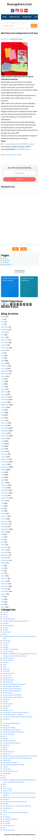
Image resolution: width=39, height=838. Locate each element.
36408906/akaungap (22, 149)
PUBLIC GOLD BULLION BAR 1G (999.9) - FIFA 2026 (20, 756)
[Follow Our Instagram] (17, 10)
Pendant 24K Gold (9, 740)
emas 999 (6, 671)
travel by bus (7, 808)
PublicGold (7, 760)
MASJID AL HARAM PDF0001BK (13, 732)
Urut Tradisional (8, 825)
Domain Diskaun (8, 658)
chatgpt (5, 647)
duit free (6, 662)
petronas (6, 745)
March (3, 337)
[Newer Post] (15, 249)
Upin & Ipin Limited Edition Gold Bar (15, 812)
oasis (4, 736)
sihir (4, 786)
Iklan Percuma (8, 710)
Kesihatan (6, 719)
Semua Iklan (7, 264)
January (4, 368)
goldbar (5, 701)
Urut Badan (7, 817)
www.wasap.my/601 (8, 149)
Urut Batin (6, 821)
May (2, 324)
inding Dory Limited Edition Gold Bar (16, 712)
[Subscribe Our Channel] (26, 10)
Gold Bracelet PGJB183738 (12, 691)
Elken (5, 664)
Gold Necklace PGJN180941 (12, 695)
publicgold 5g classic (10, 762)
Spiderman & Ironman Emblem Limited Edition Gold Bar (19, 794)
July (2, 319)
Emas (5, 667)
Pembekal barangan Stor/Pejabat (27, 279)
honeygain (6, 706)
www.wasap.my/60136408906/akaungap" (19, 144)
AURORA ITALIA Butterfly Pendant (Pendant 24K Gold (19, 637)
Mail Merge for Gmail (14, 154)
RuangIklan (7, 773)
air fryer (5, 627)
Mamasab (6, 725)
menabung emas (8, 734)
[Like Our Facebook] (13, 10)
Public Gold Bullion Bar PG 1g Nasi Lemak (17, 758)
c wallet (5, 645)
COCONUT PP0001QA (10, 649)
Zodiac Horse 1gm (9, 830)
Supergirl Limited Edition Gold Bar (15, 801)
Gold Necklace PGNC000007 (13, 697)
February (4, 366)
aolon (5, 634)
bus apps (6, 643)
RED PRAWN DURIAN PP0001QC (14, 764)
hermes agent (7, 703)
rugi (4, 775)
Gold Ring (6, 699)
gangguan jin (7, 677)
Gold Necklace (8, 693)
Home (4, 17)
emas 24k (6, 669)
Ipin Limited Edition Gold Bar (13, 714)
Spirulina (6, 799)
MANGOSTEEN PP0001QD (12, 730)
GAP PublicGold (8, 680)
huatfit (5, 708)
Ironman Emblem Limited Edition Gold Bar (18, 717)
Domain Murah (8, 660)
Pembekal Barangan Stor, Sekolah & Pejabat (9, 279)
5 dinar (5, 617)
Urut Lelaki (6, 823)
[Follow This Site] (22, 10)
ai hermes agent (8, 625)
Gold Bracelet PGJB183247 (12, 688)
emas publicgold (8, 673)
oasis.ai (5, 738)
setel (4, 784)
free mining (7, 675)
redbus (5, 767)
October (4, 332)
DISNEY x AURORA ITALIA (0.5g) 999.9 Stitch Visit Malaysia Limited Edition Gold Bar (19, 655)
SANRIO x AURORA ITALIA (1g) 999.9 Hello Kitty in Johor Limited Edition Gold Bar (19, 781)
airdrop (5, 630)
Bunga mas (7, 640)
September (5, 347)
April (2, 334)
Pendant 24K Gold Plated (11, 743)
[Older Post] (23, 249)
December (4, 327)
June (2, 321)
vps (4, 827)
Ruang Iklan (7, 769)
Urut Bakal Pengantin (10, 819)
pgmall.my (6, 754)
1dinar (5, 614)
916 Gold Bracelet (9, 619)
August (3, 316)
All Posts (6, 262)
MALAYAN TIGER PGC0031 (11, 723)
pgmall (5, 749)
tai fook (5, 804)
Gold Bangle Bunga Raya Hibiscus (14, 684)
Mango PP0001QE (9, 727)
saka (4, 777)
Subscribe (19, 179)
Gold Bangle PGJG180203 (11, 686)
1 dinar (5, 612)
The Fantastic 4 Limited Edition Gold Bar (17, 806)
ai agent (5, 623)
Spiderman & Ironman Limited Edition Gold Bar (19, 797)
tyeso (5, 810)
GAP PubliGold (8, 682)
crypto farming (8, 651)
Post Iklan (6, 260)
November (5, 329)
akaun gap (6, 632)
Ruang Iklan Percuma (10, 771)
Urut (4, 814)
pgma (5, 747)
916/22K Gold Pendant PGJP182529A (15, 621)
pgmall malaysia (8, 751)
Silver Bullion (7, 788)
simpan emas (7, 790)
